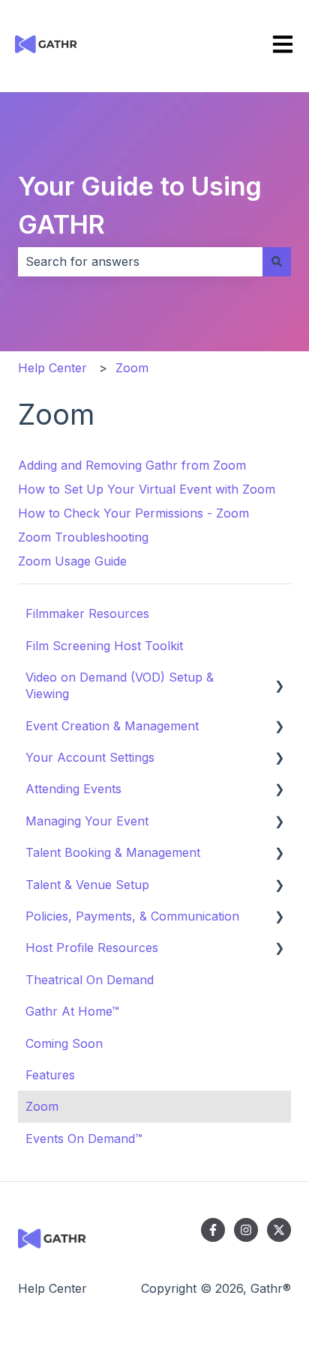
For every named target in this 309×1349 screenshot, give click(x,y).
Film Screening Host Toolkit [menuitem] (104, 645)
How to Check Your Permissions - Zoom (133, 513)
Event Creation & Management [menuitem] (112, 725)
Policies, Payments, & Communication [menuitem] (132, 916)
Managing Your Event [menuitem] (87, 820)
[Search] (276, 261)
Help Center (52, 367)
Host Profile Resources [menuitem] (92, 947)
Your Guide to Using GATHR (140, 205)
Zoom (132, 367)
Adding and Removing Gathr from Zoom (132, 465)
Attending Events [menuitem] (74, 788)
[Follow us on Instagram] (246, 1230)
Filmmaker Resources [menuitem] (87, 613)
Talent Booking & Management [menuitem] (113, 852)
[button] (279, 678)
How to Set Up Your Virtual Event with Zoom (146, 489)
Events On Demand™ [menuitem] (84, 1138)
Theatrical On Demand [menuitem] (90, 979)
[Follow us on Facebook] (213, 1230)
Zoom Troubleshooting (83, 537)
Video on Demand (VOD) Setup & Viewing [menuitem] (120, 685)
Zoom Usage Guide (72, 561)
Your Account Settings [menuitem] (90, 757)
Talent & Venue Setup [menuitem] (87, 884)
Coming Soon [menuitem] (64, 1043)
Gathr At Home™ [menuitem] (72, 1011)
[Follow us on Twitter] (279, 1230)
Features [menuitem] (50, 1074)
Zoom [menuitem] (42, 1106)
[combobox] (140, 261)
